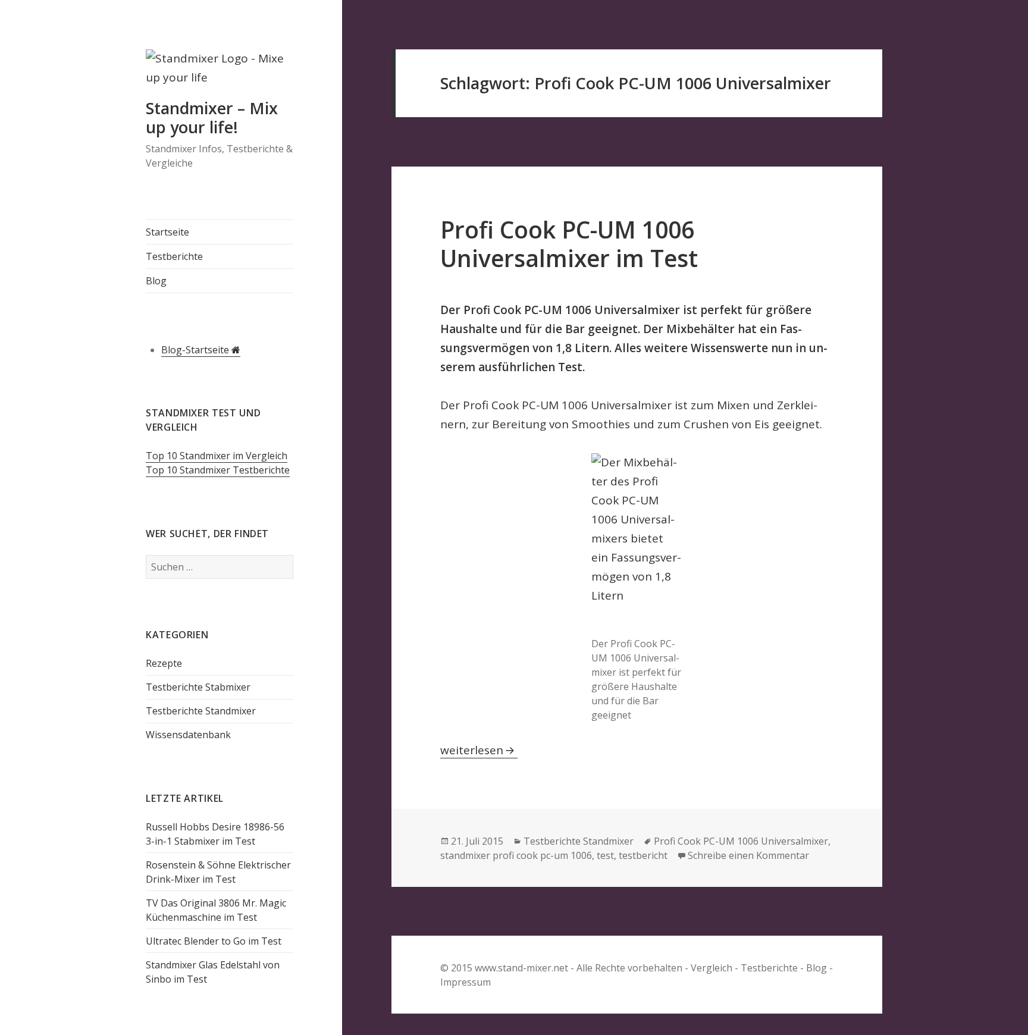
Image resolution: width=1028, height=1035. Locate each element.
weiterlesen (479, 750)
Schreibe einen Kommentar (748, 855)
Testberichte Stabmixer (198, 687)
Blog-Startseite (196, 349)
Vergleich (711, 967)
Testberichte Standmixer (201, 710)
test (605, 855)
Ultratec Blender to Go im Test (213, 941)
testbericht (643, 855)
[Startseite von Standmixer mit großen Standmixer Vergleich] (219, 73)
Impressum (465, 982)
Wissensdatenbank (188, 734)
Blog (156, 280)
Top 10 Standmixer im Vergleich (216, 455)
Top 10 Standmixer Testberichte (218, 469)
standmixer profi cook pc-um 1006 (516, 855)
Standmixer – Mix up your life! (212, 117)
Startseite (167, 232)
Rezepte (164, 663)
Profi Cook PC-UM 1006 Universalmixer (741, 841)
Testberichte (174, 256)
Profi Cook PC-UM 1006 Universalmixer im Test (569, 244)
